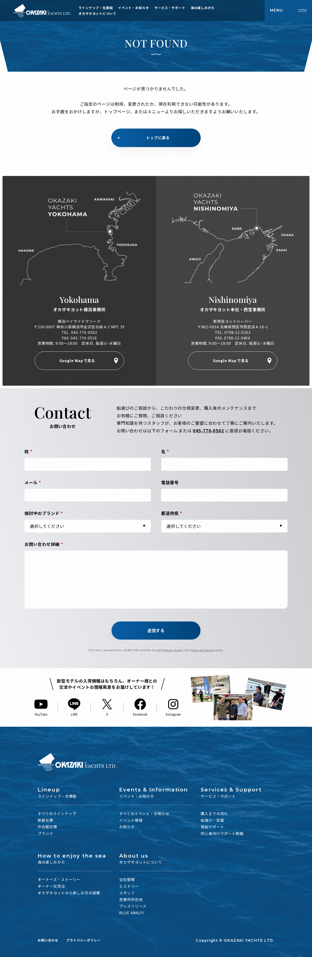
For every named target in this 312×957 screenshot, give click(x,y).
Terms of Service (202, 650)
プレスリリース (132, 906)
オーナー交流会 (51, 886)
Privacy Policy (173, 650)
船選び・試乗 (212, 820)
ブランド (45, 833)
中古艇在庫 (47, 826)
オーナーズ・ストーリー (59, 879)
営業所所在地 (130, 899)
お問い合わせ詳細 (43, 544)
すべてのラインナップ (57, 813)
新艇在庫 (45, 820)
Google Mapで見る (77, 360)
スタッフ (127, 892)
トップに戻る (158, 137)
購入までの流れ (214, 813)
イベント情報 (130, 820)
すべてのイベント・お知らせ (144, 813)
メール (32, 482)
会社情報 (127, 879)
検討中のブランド (43, 513)
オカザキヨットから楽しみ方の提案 (69, 892)
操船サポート (212, 826)
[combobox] (87, 526)
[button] (156, 630)
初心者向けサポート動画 (222, 833)
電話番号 (170, 482)
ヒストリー (129, 886)
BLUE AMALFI (131, 912)
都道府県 (171, 513)
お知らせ (127, 826)
